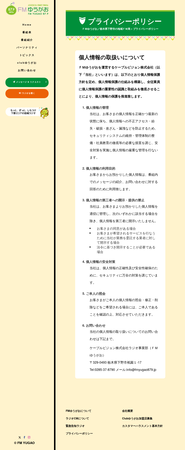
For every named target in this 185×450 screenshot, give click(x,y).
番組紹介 (27, 39)
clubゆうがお (27, 62)
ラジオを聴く (28, 93)
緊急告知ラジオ (75, 426)
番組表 (26, 32)
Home (26, 24)
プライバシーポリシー (79, 433)
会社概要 (127, 411)
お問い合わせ (27, 70)
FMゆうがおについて (78, 411)
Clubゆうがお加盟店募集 (137, 418)
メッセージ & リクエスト (28, 81)
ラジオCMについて (77, 418)
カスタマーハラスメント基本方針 (142, 426)
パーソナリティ (27, 47)
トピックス (27, 55)
